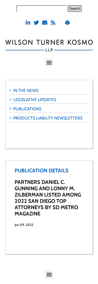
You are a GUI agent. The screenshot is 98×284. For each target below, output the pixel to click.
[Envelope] (44, 22)
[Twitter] (36, 22)
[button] (49, 62)
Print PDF (68, 22)
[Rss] (53, 22)
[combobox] (41, 8)
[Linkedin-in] (28, 22)
